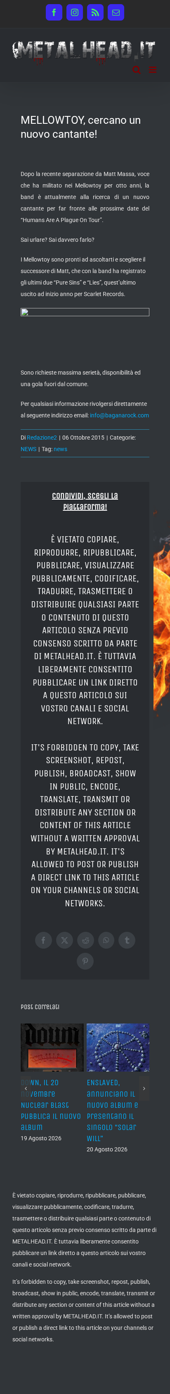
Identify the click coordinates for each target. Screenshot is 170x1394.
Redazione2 (42, 437)
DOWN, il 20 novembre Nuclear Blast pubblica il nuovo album (51, 1105)
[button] (26, 1088)
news (60, 449)
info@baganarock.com (119, 415)
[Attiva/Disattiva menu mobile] (153, 69)
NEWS (28, 449)
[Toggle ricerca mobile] (136, 69)
